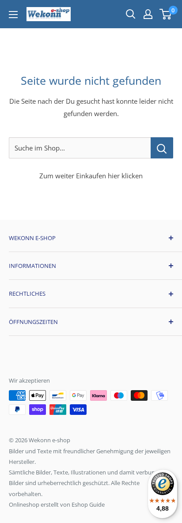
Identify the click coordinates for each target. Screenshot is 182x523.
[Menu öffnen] (13, 14)
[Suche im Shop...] (162, 147)
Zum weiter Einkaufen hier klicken (91, 175)
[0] (165, 14)
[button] (165, 14)
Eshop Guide (88, 504)
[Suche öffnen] (131, 14)
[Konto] (148, 14)
